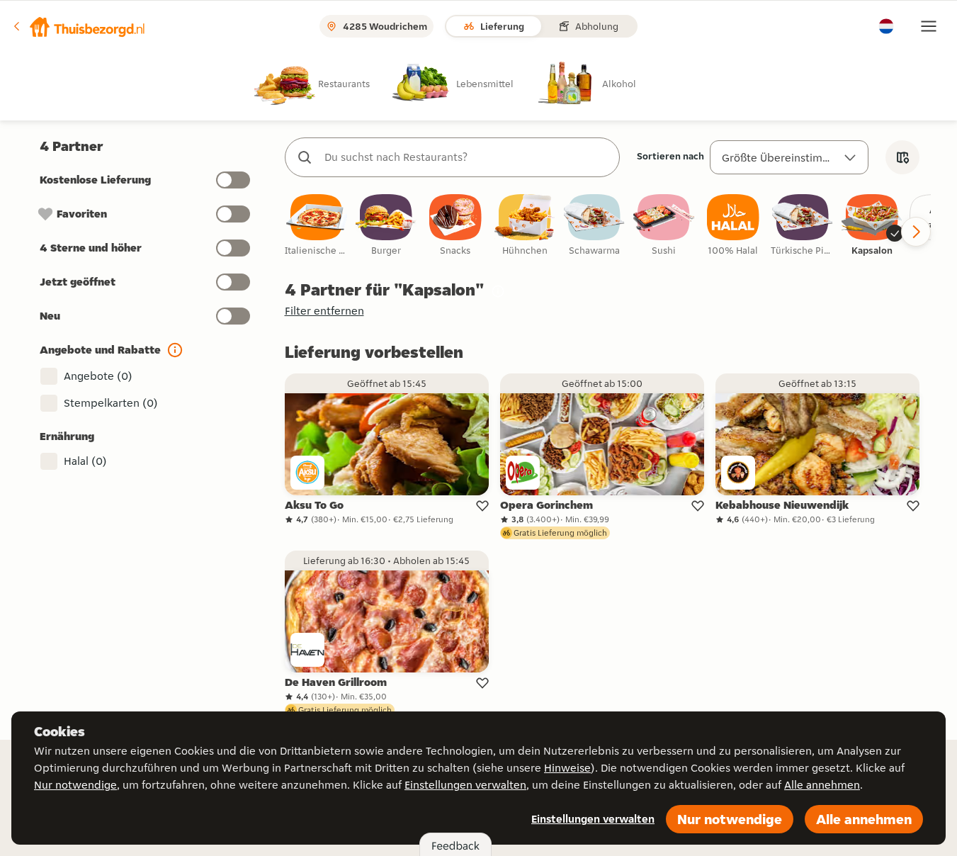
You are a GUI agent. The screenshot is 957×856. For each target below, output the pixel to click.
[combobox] (466, 157)
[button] (78, 26)
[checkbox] (317, 225)
